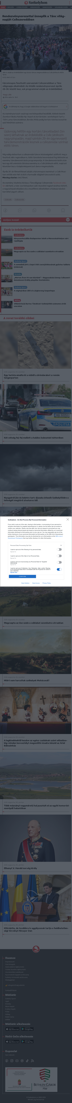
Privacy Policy (47, 583)
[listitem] (36, 545)
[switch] (59, 549)
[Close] (68, 520)
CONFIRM (22, 576)
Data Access (36, 583)
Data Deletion (25, 583)
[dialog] (36, 551)
